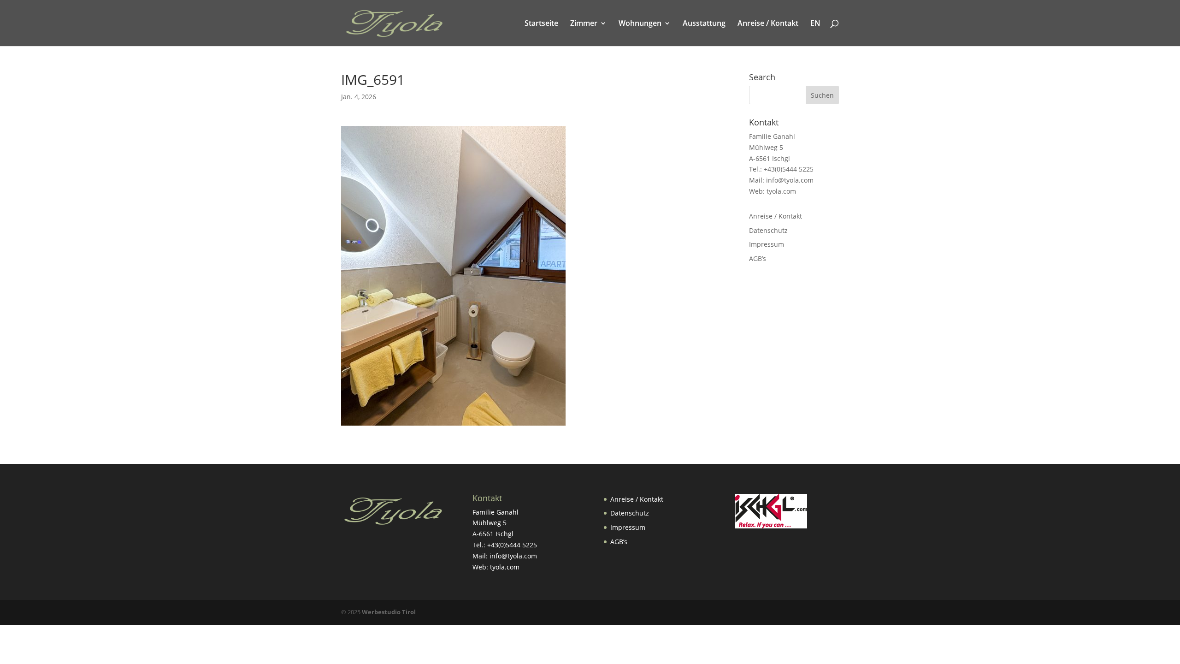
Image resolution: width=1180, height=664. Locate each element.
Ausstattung (704, 24)
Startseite (541, 24)
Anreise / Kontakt (768, 24)
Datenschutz (768, 230)
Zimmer (583, 24)
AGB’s (757, 258)
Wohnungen (640, 24)
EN (815, 24)
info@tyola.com (790, 180)
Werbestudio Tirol (389, 612)
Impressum (766, 244)
